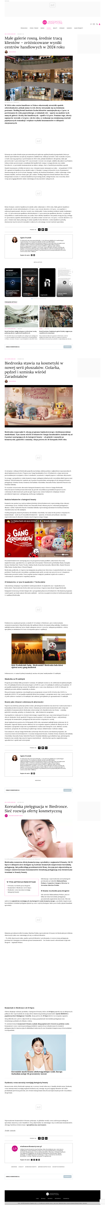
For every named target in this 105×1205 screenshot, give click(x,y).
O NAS (37, 1198)
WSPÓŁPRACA (58, 1198)
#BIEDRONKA (38, 780)
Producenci (24, 28)
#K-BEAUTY (21, 1166)
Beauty (55, 28)
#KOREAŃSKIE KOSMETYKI (30, 1166)
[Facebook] (39, 229)
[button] (34, 298)
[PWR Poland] (52, 1194)
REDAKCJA (43, 1198)
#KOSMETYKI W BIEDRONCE (58, 1166)
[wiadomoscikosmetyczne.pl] (52, 22)
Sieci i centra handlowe (10, 34)
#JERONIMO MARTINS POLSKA (44, 1166)
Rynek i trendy (34, 28)
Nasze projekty (78, 28)
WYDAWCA (50, 1198)
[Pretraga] (96, 24)
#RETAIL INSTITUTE (38, 262)
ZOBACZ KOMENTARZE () (12, 347)
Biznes (42, 28)
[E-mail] (46, 229)
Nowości (69, 28)
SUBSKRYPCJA (66, 1198)
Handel (49, 28)
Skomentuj (67, 347)
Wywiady (61, 28)
